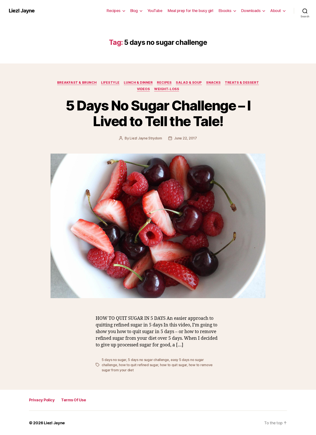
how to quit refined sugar (138, 365)
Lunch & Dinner (138, 83)
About (275, 10)
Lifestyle (110, 83)
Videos (143, 89)
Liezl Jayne (22, 10)
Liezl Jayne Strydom (146, 138)
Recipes (114, 10)
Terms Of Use (73, 400)
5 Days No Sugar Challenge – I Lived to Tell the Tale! (158, 113)
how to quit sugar (173, 365)
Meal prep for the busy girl (190, 10)
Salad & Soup (189, 83)
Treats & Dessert (242, 83)
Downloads (251, 10)
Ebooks (225, 10)
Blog (134, 10)
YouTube (155, 10)
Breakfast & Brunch (77, 83)
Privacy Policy (42, 400)
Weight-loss (166, 89)
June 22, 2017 (185, 138)
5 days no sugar (114, 360)
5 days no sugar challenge (148, 360)
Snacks (213, 83)
